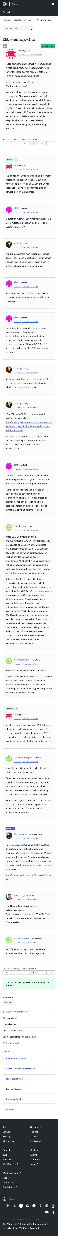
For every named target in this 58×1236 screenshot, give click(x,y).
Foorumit (6, 12)
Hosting (6, 1136)
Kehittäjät (7, 1159)
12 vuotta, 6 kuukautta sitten (30, 55)
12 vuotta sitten (28, 1037)
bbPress (8, 1182)
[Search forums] (31, 28)
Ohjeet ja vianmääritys (23, 20)
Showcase (35, 1127)
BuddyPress (10, 1187)
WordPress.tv (11, 1164)
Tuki (5, 1154)
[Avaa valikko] (53, 4)
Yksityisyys (8, 1141)
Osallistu (34, 1150)
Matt (6, 1177)
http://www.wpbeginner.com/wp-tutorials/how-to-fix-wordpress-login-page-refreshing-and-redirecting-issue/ (29, 426)
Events (33, 1154)
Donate (35, 1159)
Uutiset (6, 1132)
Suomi (12, 1199)
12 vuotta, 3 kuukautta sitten (26, 169)
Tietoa (6, 1127)
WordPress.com (12, 1173)
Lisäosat (34, 1136)
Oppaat (6, 1150)
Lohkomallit (36, 1141)
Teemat (34, 1132)
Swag (34, 1164)
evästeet (8, 1002)
